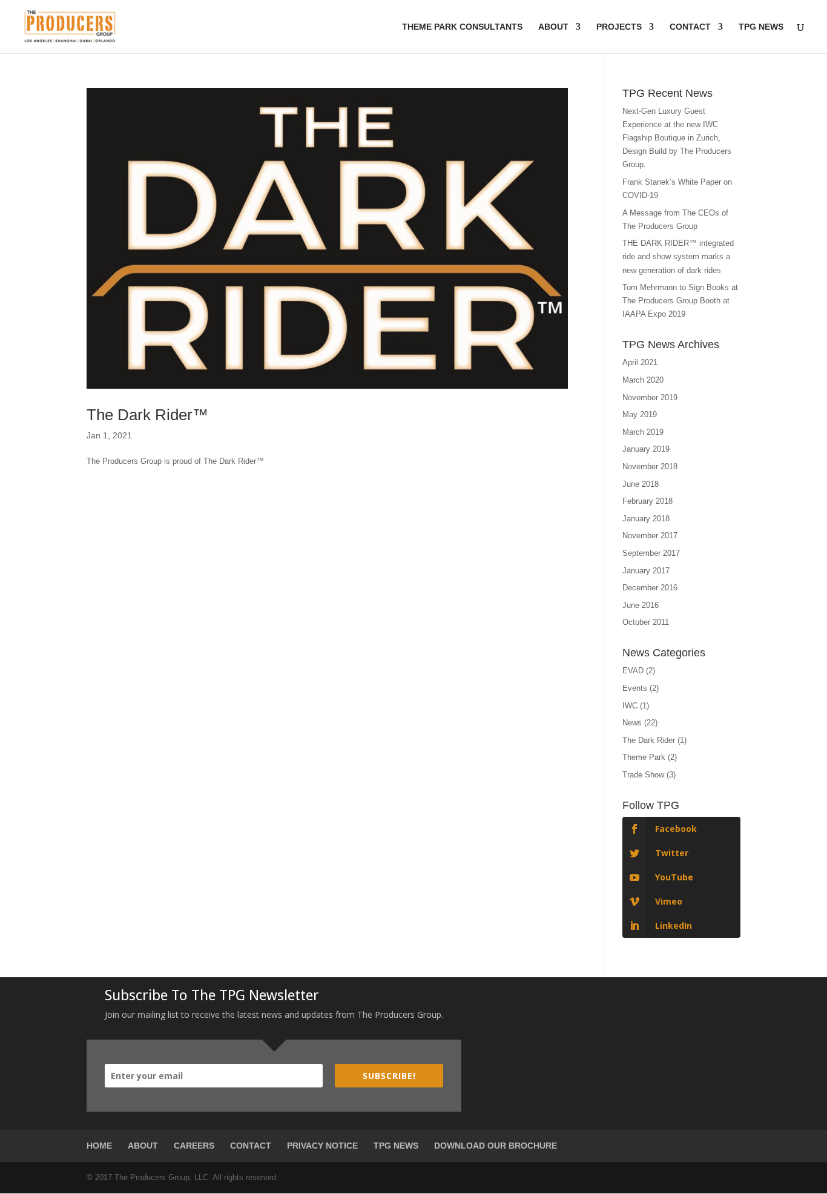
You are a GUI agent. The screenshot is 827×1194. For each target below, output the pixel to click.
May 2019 (639, 414)
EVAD (633, 670)
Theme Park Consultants (462, 26)
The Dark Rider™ (147, 415)
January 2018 (646, 518)
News (632, 722)
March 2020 (643, 379)
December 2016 (649, 587)
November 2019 (649, 397)
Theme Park (643, 757)
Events (634, 688)
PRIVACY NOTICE (322, 1145)
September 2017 (651, 553)
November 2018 (649, 466)
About (553, 26)
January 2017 (646, 570)
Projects (619, 26)
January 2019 (646, 449)
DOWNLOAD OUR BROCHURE (495, 1145)
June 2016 (640, 605)
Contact (690, 26)
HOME (99, 1145)
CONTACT (250, 1145)
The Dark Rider (648, 740)
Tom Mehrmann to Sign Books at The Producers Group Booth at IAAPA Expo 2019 (680, 300)
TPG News (761, 26)
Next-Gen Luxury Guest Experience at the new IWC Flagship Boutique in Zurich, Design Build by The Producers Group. (676, 138)
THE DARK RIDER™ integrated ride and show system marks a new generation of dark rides (678, 256)
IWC (630, 705)
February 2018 (647, 501)
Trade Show (643, 774)
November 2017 (649, 535)
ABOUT (143, 1145)
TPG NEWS (396, 1145)
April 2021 (639, 362)
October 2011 (645, 622)
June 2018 (640, 484)
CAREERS (194, 1145)
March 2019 (643, 432)
